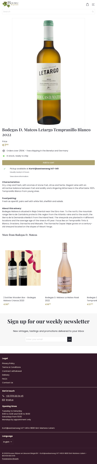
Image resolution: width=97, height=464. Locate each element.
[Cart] (87, 4)
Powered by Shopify (10, 459)
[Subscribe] (69, 339)
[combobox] (48, 11)
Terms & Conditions (11, 367)
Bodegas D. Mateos (26, 234)
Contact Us (7, 382)
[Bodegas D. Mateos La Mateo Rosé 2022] (64, 273)
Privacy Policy (8, 363)
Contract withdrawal (12, 371)
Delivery (5, 375)
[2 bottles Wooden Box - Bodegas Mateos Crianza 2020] (23, 273)
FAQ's (4, 378)
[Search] (93, 11)
